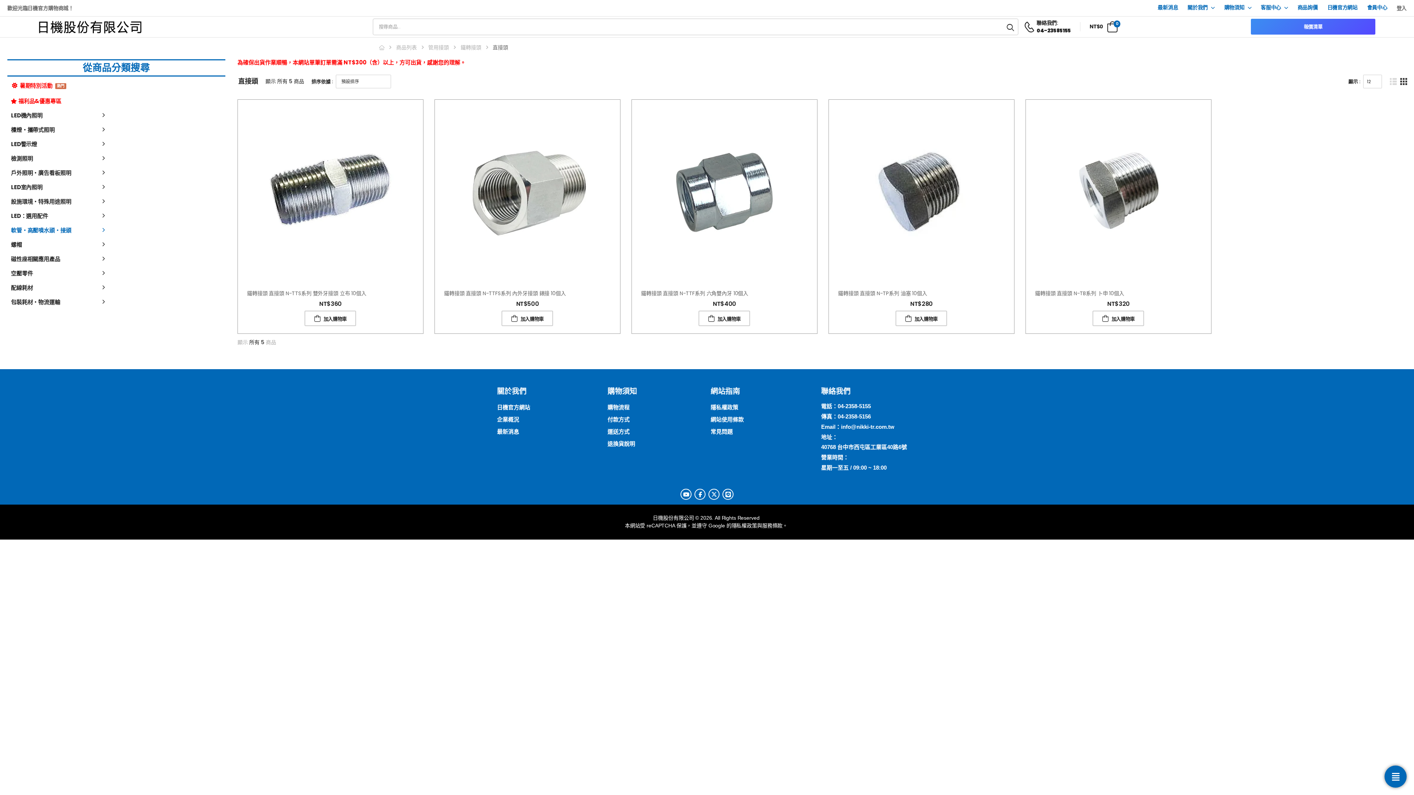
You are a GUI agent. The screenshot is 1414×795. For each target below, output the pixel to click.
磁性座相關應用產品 (35, 259)
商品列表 (406, 47)
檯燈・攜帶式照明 (33, 130)
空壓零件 (22, 273)
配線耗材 (22, 288)
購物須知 (1234, 7)
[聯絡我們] (1396, 777)
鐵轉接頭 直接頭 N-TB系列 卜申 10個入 (1079, 293)
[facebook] (700, 494)
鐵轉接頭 (471, 47)
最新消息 (1168, 7)
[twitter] (714, 494)
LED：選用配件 (29, 216)
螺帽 (16, 244)
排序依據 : (322, 81)
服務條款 (772, 526)
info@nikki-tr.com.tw (867, 427)
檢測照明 (22, 158)
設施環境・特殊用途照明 (41, 201)
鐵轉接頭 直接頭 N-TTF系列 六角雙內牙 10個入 (694, 293)
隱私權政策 (744, 526)
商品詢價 (1308, 7)
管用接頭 (438, 47)
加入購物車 (335, 318)
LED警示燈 (24, 144)
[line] (728, 494)
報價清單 (1313, 26)
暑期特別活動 (42, 85)
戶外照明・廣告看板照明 (41, 173)
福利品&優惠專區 (39, 101)
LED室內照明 (27, 187)
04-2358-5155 (854, 406)
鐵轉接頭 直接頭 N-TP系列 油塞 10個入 (882, 293)
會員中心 (1377, 7)
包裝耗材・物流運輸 (35, 302)
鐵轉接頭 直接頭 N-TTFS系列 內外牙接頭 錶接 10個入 (505, 293)
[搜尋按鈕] (1010, 26)
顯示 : (1354, 81)
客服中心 (1271, 7)
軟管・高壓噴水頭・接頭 (41, 230)
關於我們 (1198, 7)
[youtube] (686, 494)
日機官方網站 (1342, 7)
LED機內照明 (27, 115)
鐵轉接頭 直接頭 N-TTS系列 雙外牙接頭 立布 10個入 (306, 293)
